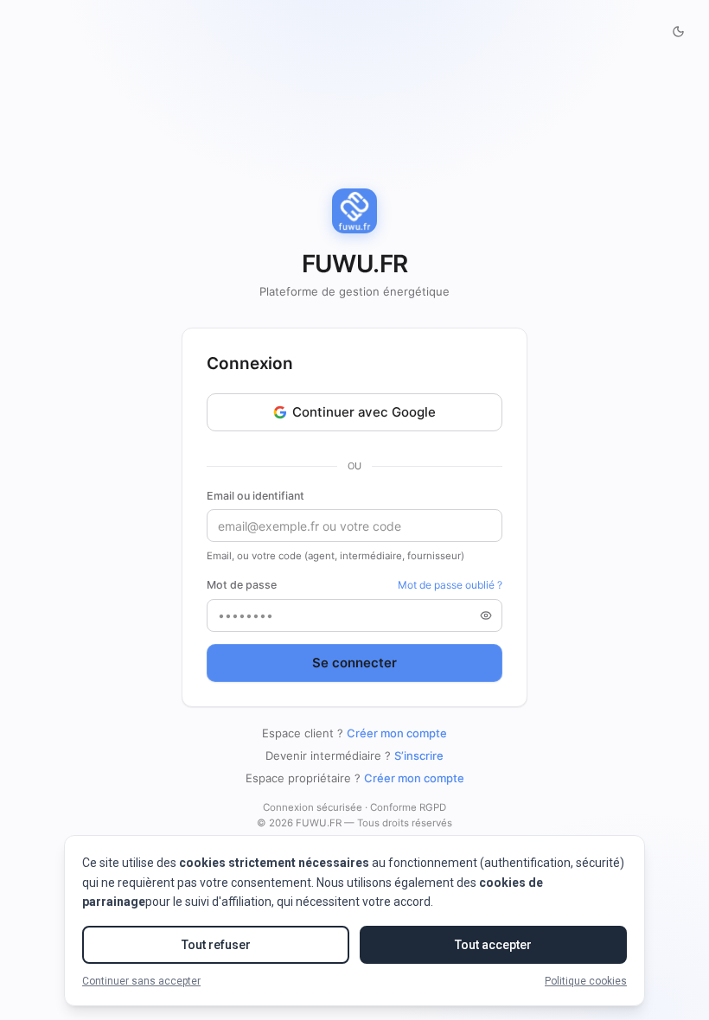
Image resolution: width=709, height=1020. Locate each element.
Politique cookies (586, 981)
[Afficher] (486, 615)
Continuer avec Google (364, 412)
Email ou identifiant (255, 495)
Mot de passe (242, 584)
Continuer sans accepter (141, 981)
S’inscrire (419, 755)
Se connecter (354, 662)
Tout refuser (216, 945)
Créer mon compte (397, 733)
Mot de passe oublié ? (450, 584)
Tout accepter (493, 945)
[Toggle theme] (678, 31)
